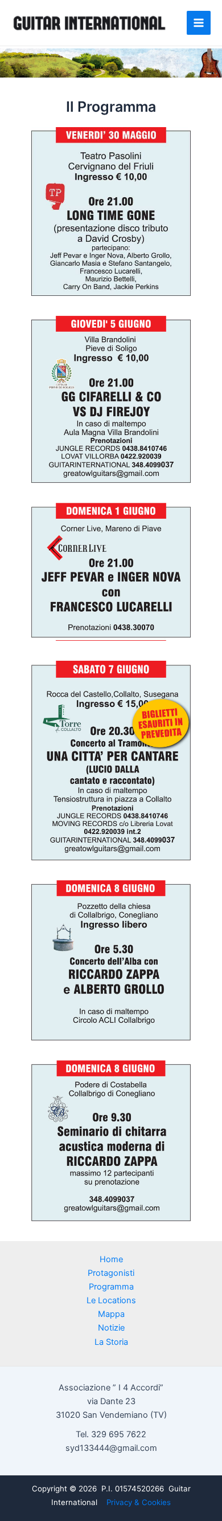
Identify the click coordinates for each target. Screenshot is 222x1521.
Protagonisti (111, 1273)
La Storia (111, 1342)
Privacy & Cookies (138, 1502)
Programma (111, 1287)
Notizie (111, 1328)
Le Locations (111, 1300)
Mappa (111, 1314)
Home (111, 1259)
